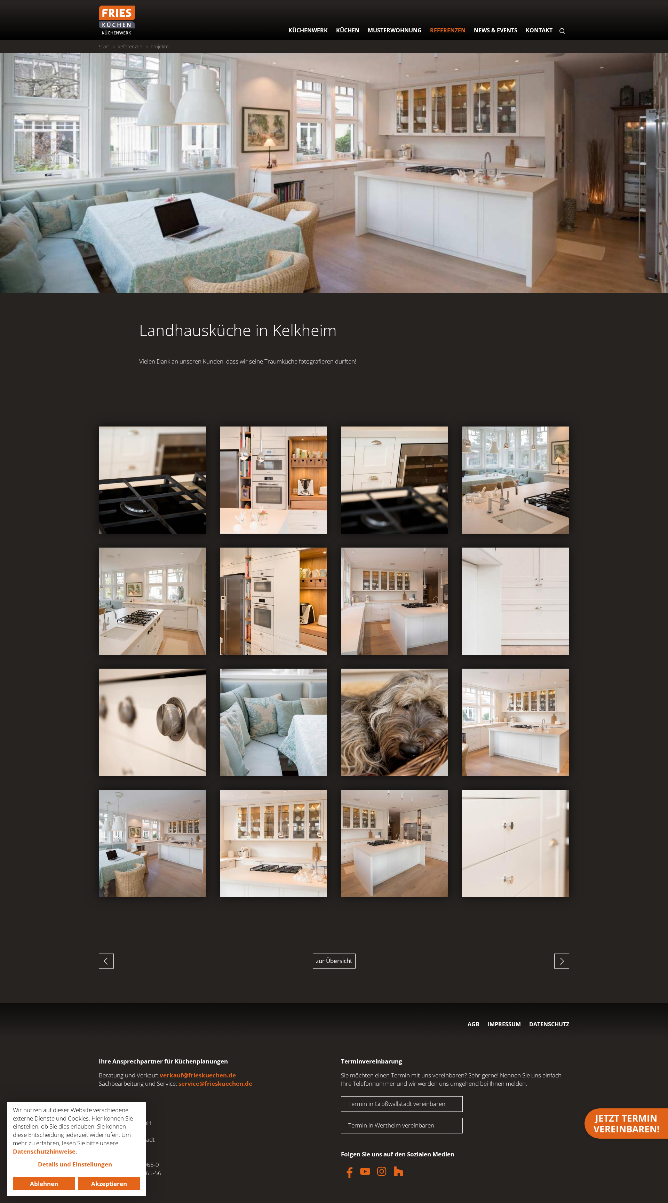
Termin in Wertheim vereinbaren (391, 1125)
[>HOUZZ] (399, 1171)
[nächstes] (561, 961)
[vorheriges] (106, 961)
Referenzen (130, 46)
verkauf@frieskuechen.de (198, 1075)
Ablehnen (44, 1184)
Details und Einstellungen (75, 1164)
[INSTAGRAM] (382, 1171)
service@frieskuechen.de (215, 1083)
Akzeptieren (109, 1184)
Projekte (160, 46)
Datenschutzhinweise (44, 1151)
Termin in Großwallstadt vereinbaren (396, 1104)
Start (104, 46)
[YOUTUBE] (365, 1171)
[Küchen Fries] (117, 20)
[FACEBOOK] (348, 1171)
